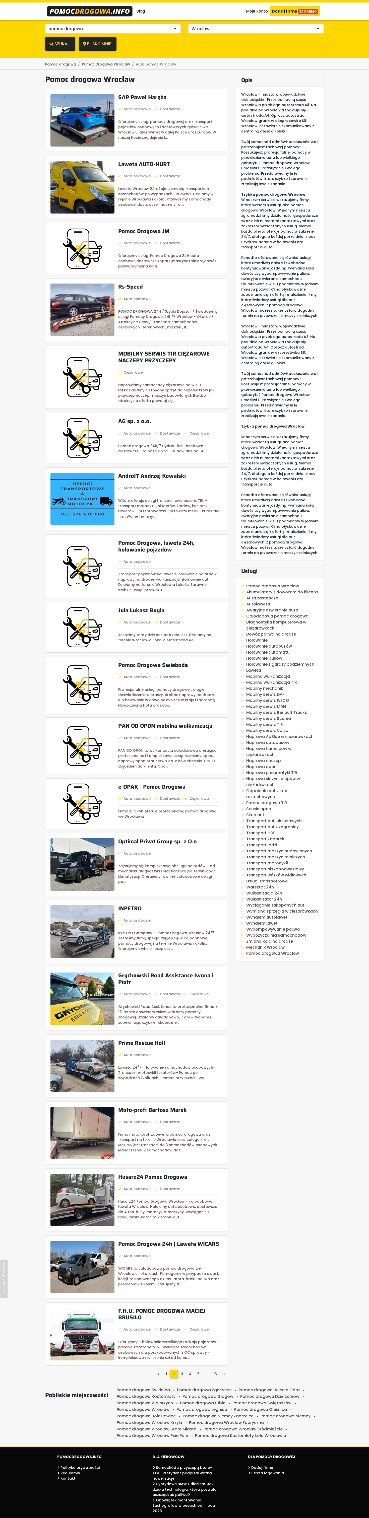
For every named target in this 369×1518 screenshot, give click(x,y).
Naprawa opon (261, 767)
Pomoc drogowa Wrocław (272, 586)
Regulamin (69, 1473)
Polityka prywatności (79, 1467)
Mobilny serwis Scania (268, 718)
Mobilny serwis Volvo (267, 730)
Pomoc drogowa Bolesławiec (146, 1416)
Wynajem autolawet (266, 917)
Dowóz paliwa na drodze (271, 634)
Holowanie (257, 640)
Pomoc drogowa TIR (266, 803)
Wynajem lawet (262, 923)
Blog (140, 11)
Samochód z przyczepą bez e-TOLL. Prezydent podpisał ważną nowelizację (182, 1473)
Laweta (253, 670)
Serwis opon (258, 809)
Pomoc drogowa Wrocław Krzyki (149, 1422)
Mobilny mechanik (264, 688)
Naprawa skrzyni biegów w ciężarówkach (273, 782)
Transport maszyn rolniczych (275, 857)
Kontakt (67, 1478)
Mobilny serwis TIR (264, 724)
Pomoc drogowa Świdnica (143, 1390)
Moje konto (257, 11)
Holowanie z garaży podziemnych (280, 664)
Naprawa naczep (263, 761)
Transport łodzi (261, 845)
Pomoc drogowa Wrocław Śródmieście (243, 1429)
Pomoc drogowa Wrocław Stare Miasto (157, 1429)
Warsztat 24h (260, 887)
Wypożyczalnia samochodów (276, 935)
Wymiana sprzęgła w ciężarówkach (282, 911)
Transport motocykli (267, 863)
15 (215, 1373)
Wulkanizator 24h (264, 899)
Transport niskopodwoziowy (275, 869)
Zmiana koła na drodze (269, 941)
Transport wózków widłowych (276, 875)
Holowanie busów (264, 658)
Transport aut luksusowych (274, 821)
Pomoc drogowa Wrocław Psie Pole (152, 1435)
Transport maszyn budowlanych (279, 851)
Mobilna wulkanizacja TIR (271, 682)
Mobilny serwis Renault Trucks (276, 712)
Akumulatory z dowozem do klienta (282, 592)
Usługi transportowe (267, 881)
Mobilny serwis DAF (265, 694)
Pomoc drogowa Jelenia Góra (269, 1390)
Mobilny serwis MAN (266, 706)
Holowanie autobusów (269, 646)
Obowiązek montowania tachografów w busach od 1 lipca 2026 (184, 1505)
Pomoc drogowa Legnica (201, 1409)
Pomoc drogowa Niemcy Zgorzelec (218, 1416)
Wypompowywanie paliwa (273, 929)
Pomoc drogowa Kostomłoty (146, 1396)
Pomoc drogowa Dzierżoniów (269, 1396)
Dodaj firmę (294, 11)
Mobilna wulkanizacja (268, 676)
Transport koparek (265, 839)
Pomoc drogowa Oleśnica (260, 1409)
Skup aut (255, 815)
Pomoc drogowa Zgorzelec (204, 1390)
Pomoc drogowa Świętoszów (261, 1403)
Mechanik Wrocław (265, 947)
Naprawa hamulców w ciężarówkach (268, 751)
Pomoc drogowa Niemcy (286, 1416)
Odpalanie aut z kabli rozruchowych (267, 794)
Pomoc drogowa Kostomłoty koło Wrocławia (240, 1435)
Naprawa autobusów (267, 742)
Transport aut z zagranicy (272, 827)
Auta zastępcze (262, 598)
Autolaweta (258, 604)
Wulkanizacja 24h (264, 893)
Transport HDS (261, 833)
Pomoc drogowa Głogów (207, 1396)
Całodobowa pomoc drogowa (277, 616)
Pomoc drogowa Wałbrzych (145, 1403)
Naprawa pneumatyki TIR (271, 773)
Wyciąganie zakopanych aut (275, 905)
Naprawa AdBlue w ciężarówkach (280, 736)
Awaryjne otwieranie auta (272, 610)
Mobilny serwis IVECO (267, 700)
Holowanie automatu (267, 652)
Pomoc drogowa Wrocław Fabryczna (226, 1422)
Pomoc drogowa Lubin (202, 1403)
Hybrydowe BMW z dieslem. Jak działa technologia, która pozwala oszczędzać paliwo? (185, 1489)
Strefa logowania (267, 1473)
